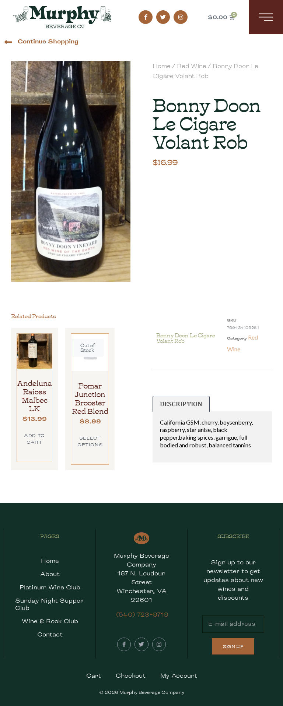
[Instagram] (181, 17)
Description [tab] (181, 404)
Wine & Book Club (50, 621)
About (50, 574)
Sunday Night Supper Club (49, 604)
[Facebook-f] (146, 17)
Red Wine (191, 66)
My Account (178, 675)
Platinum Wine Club (50, 587)
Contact (50, 634)
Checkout (131, 675)
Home (162, 66)
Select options (89, 441)
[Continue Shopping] (8, 42)
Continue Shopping (48, 41)
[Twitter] (163, 17)
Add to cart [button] (34, 439)
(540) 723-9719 (142, 614)
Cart (93, 675)
